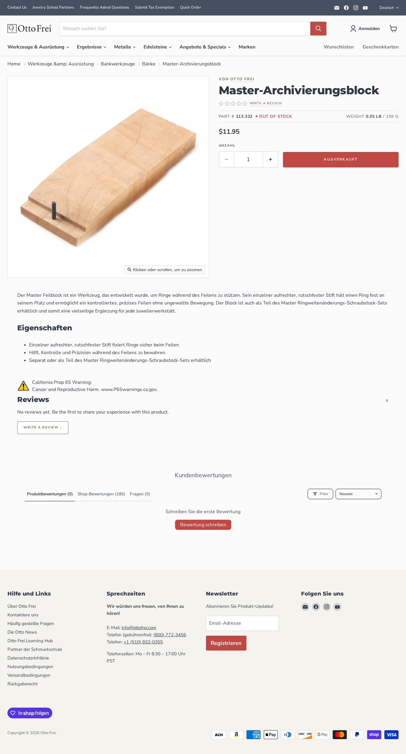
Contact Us (16, 7)
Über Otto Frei (21, 606)
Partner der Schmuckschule (34, 649)
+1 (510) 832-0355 (143, 642)
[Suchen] (318, 28)
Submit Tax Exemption (154, 7)
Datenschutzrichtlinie (28, 658)
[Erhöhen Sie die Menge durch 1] (270, 159)
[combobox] (184, 28)
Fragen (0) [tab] (140, 493)
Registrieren (226, 643)
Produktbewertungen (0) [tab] (50, 493)
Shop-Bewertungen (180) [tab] (101, 493)
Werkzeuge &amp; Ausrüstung (61, 64)
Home (14, 64)
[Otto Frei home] (29, 28)
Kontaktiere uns (22, 615)
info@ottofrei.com (139, 628)
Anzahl (227, 145)
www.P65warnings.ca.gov (128, 389)
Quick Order (190, 7)
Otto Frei (242, 78)
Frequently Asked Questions (104, 7)
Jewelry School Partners (53, 7)
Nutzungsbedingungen (30, 667)
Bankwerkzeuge (118, 64)
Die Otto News (22, 632)
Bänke (148, 64)
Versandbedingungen (29, 675)
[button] (366, 28)
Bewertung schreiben (203, 524)
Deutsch (387, 7)
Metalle (123, 47)
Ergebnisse (90, 47)
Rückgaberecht (22, 684)
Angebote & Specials (203, 47)
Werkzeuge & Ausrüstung (36, 47)
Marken (247, 47)
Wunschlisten (339, 47)
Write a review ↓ (42, 427)
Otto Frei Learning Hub (30, 641)
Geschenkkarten (381, 47)
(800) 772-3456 (169, 635)
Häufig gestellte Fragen (30, 623)
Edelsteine (156, 47)
